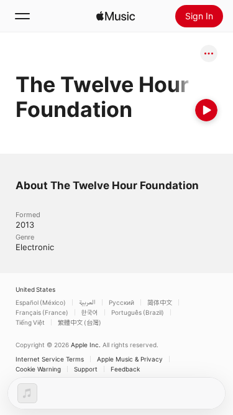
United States (35, 289)
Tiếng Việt (30, 322)
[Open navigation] (22, 16)
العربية (87, 302)
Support (86, 369)
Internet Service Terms (50, 359)
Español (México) (41, 302)
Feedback (125, 369)
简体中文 (159, 302)
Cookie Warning (38, 369)
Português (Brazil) (137, 312)
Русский (121, 302)
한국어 (89, 312)
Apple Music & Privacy (130, 359)
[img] (115, 16)
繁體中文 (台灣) (79, 322)
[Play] (206, 110)
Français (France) (42, 312)
